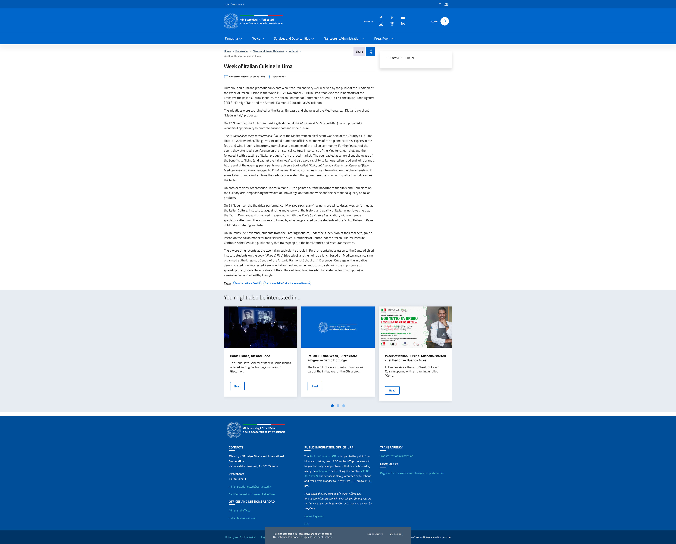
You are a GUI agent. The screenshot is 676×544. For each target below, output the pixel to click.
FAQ (306, 524)
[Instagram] (379, 23)
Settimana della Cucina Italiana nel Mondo (287, 282)
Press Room (382, 38)
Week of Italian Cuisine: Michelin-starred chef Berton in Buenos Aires (415, 358)
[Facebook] (379, 17)
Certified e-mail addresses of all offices (252, 494)
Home (227, 51)
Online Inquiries (313, 516)
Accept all (396, 534)
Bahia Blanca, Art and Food (250, 356)
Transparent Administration (342, 38)
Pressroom (241, 51)
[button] (444, 21)
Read (237, 386)
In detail (293, 51)
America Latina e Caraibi (247, 282)
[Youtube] (401, 17)
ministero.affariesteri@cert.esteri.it (250, 486)
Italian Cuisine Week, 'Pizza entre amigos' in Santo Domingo (332, 358)
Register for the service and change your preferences (411, 473)
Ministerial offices (239, 510)
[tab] (332, 405)
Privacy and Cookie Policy (240, 537)
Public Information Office (324, 456)
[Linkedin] (401, 23)
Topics (256, 38)
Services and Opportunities (292, 38)
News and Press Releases (268, 51)
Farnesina (231, 38)
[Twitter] (390, 17)
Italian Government (234, 4)
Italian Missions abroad (242, 518)
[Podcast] (390, 23)
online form (323, 471)
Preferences (375, 534)
